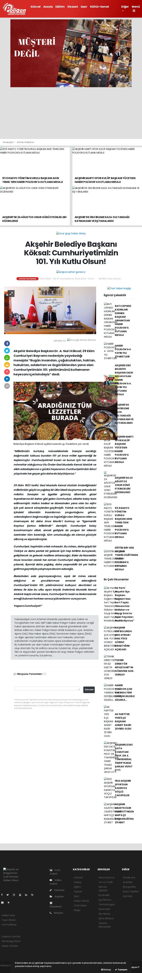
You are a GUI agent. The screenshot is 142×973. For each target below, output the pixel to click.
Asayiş (48, 7)
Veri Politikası (9, 924)
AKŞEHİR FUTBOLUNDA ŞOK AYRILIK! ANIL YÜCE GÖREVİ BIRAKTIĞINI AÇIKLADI (123, 638)
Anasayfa (8, 142)
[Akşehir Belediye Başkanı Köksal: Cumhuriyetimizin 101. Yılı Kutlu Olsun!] (50, 310)
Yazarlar (59, 890)
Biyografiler (129, 887)
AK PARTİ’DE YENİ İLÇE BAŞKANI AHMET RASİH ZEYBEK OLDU (123, 721)
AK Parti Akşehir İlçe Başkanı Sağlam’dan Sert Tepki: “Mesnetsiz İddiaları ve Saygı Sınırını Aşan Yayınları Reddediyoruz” (124, 604)
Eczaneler (104, 895)
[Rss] (33, 895)
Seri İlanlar (104, 914)
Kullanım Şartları (11, 936)
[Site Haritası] (3, 902)
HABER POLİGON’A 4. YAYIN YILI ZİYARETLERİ (123, 351)
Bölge (77, 910)
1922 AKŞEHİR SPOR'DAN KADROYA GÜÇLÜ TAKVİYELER (123, 788)
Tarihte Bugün (107, 904)
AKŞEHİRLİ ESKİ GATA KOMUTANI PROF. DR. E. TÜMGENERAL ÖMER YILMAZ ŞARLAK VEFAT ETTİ (123, 757)
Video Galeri (56, 881)
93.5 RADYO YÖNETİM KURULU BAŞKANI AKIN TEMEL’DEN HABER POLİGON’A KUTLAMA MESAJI (123, 522)
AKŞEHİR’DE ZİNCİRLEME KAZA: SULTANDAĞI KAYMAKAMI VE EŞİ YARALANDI (124, 414)
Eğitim (60, 7)
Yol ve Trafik (106, 882)
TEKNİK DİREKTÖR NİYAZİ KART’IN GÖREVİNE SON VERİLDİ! (124, 667)
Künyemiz (55, 906)
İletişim (58, 913)
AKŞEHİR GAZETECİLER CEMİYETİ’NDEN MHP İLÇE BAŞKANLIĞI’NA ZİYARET (124, 813)
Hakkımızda (8, 915)
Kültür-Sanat (99, 7)
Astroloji (127, 896)
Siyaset (72, 7)
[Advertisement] (71, 113)
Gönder (89, 689)
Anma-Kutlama (25, 142)
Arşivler (59, 896)
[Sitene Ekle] (10, 902)
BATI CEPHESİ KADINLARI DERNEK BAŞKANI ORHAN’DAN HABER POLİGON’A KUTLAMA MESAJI (123, 320)
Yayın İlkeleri (9, 920)
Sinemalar (104, 909)
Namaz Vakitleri (103, 888)
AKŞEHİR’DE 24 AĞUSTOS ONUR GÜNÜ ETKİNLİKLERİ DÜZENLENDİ (124, 485)
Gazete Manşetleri (105, 924)
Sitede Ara (129, 877)
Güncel (35, 7)
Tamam (122, 969)
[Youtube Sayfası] (21, 895)
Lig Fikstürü (105, 900)
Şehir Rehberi (106, 918)
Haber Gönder (10, 946)
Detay (107, 969)
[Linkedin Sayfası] (27, 895)
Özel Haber (80, 905)
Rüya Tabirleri (131, 891)
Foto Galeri (55, 871)
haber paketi (7, 969)
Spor (84, 7)
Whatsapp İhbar (11, 941)
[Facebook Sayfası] (3, 895)
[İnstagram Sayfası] (15, 895)
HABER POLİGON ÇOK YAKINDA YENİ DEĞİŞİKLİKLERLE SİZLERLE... (125, 693)
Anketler (127, 882)
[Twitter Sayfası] (9, 895)
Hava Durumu (107, 877)
